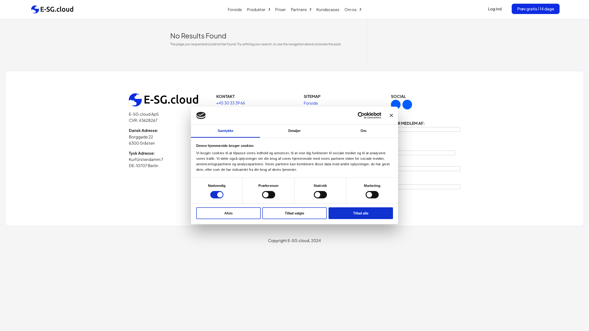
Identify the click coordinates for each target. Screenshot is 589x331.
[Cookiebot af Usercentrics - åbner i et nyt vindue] (361, 115)
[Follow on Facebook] (407, 104)
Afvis (228, 213)
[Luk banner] (391, 115)
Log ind (495, 8)
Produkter (256, 10)
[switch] (268, 194)
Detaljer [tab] (294, 131)
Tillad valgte (294, 213)
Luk (578, 271)
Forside (235, 10)
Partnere (299, 10)
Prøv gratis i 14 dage (535, 8)
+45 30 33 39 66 (230, 102)
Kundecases (327, 10)
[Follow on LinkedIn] (396, 104)
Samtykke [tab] (226, 131)
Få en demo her (552, 317)
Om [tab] (363, 131)
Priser (280, 10)
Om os (350, 10)
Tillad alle (360, 213)
